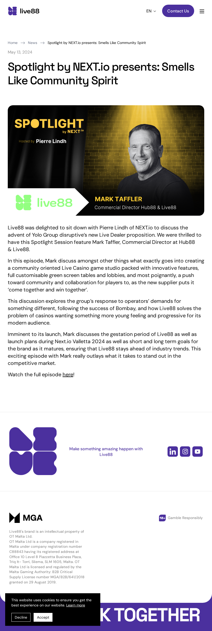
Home (13, 42)
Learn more (75, 605)
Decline (21, 617)
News (32, 42)
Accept (43, 617)
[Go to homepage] (23, 11)
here (68, 374)
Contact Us (178, 10)
